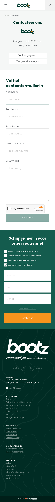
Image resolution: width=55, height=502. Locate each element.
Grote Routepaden (14, 475)
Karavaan (10, 469)
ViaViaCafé (11, 466)
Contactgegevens (27, 55)
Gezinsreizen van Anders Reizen (22, 260)
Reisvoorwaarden (14, 428)
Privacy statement (27, 308)
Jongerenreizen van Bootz (20, 265)
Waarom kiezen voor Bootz (18, 405)
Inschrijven (27, 318)
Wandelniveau (12, 408)
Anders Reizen (12, 478)
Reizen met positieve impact (19, 402)
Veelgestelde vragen (27, 61)
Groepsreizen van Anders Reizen (23, 251)
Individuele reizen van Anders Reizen (24, 256)
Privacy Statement (14, 452)
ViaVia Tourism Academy (17, 472)
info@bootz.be (16, 388)
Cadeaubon (11, 434)
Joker (8, 463)
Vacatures (11, 414)
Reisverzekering (13, 437)
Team (8, 399)
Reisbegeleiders (13, 411)
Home (6, 15)
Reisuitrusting (12, 431)
